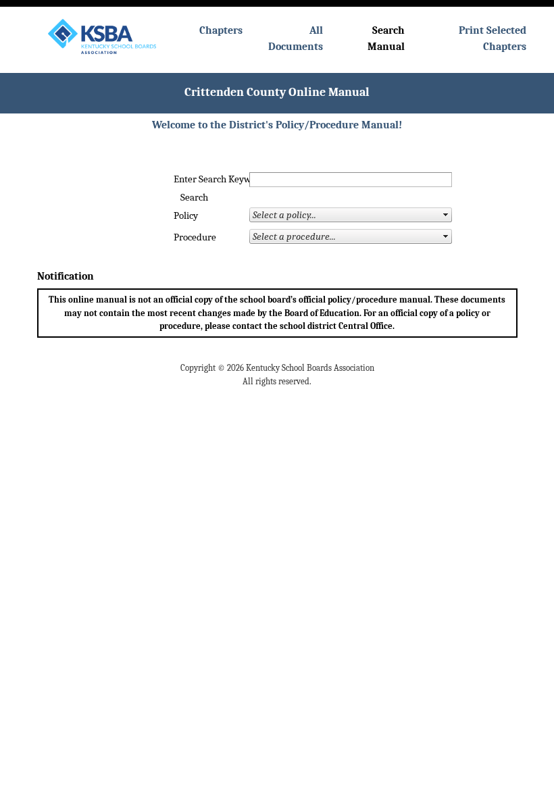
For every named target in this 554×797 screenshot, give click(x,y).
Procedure (195, 237)
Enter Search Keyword (198, 179)
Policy (186, 216)
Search (194, 197)
